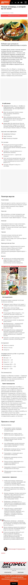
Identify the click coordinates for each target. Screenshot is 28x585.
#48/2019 (3, 553)
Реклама (21, 572)
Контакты (7, 572)
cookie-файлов (14, 580)
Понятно (14, 583)
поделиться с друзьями (14, 15)
